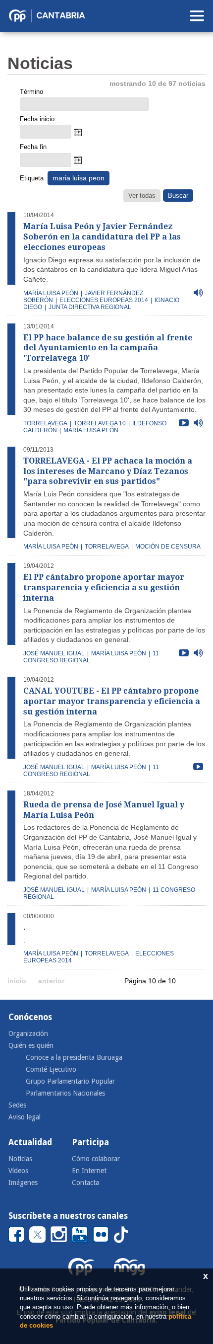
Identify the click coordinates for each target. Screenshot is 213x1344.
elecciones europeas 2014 (103, 300)
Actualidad (30, 1142)
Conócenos (30, 1017)
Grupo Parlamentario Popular (70, 1081)
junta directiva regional (90, 307)
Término (31, 91)
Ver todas (142, 195)
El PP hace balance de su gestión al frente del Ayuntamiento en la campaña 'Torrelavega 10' (107, 348)
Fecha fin (33, 147)
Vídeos (18, 1171)
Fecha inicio (37, 119)
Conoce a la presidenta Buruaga (74, 1057)
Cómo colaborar (96, 1159)
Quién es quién (30, 1045)
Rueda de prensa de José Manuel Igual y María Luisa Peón (103, 810)
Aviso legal (24, 1117)
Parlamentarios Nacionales (65, 1093)
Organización (28, 1033)
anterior (51, 981)
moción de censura (168, 546)
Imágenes (23, 1182)
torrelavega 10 (100, 423)
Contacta (85, 1182)
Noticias (20, 1159)
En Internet (89, 1171)
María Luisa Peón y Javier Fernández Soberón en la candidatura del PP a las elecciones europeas (102, 237)
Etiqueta (32, 178)
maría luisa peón (50, 293)
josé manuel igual (54, 653)
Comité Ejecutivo (51, 1069)
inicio (16, 981)
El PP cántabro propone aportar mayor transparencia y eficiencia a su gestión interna (103, 587)
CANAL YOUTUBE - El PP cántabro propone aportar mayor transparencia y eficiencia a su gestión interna (111, 701)
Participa (90, 1142)
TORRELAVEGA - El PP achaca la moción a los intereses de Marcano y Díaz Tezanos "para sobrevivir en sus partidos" (107, 471)
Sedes (17, 1105)
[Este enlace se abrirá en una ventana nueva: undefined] (16, 1234)
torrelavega (45, 423)
